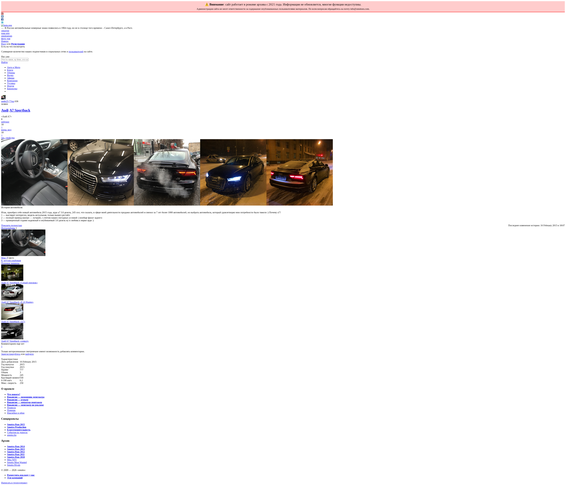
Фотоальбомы (8, 228)
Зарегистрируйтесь (10, 354)
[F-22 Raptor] (12, 299)
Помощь (11, 410)
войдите (29, 354)
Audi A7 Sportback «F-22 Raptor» (17, 302)
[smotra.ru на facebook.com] (2, 19)
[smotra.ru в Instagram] (6, 25)
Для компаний (15, 477)
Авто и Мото (13, 67)
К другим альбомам (11, 260)
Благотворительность (18, 430)
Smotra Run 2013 (16, 449)
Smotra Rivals (13, 465)
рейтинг (5, 122)
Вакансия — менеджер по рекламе (25, 405)
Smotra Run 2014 (16, 446)
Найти (4, 62)
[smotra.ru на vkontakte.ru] (2, 16)
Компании (12, 80)
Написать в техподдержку (14, 483)
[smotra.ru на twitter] (2, 22)
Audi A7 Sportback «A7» (13, 321)
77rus (11, 101)
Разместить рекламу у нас (21, 475)
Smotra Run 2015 (16, 424)
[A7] (12, 319)
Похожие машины (10, 263)
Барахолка (12, 88)
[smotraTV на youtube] (2, 14)
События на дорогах (17, 432)
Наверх (5, 41)
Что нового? (13, 394)
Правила (11, 407)
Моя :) (4, 258)
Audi (5, 110)
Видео (10, 75)
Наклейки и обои (15, 413)
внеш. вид (6, 130)
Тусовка (11, 83)
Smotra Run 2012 (16, 452)
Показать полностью (11, 225)
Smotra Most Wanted (17, 462)
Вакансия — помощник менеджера (25, 397)
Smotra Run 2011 (16, 454)
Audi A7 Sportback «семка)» (15, 341)
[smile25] (3, 98)
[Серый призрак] (12, 280)
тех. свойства (8, 137)
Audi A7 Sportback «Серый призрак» (19, 282)
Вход (3, 44)
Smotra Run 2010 (16, 457)
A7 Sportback (19, 110)
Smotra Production (16, 427)
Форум (10, 86)
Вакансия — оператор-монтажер (24, 402)
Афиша (10, 78)
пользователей (76, 51)
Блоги (10, 70)
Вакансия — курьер (17, 399)
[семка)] (12, 338)
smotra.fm (11, 435)
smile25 (4, 101)
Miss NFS (12, 459)
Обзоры (11, 72)
